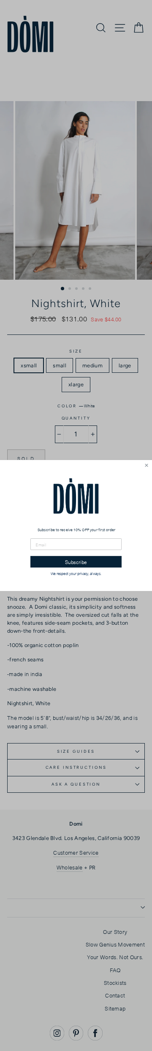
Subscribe (76, 561)
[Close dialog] (146, 465)
